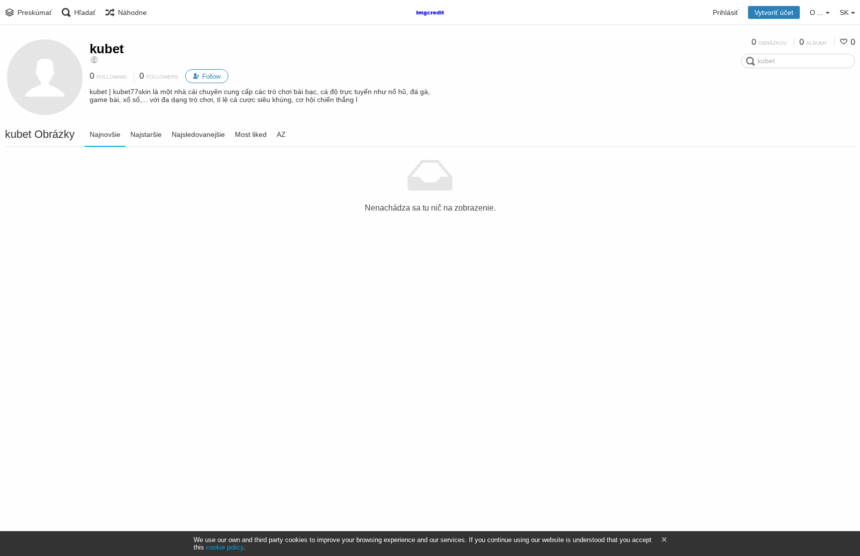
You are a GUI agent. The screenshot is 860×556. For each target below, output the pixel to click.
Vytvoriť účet (773, 12)
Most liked (251, 134)
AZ (281, 134)
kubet (107, 48)
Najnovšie (105, 134)
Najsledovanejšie (198, 134)
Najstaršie (146, 134)
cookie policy (224, 547)
